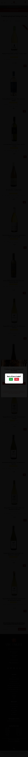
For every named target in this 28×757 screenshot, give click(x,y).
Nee (17, 379)
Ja (11, 379)
